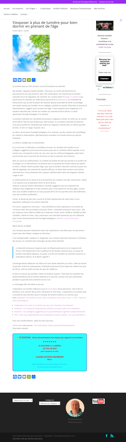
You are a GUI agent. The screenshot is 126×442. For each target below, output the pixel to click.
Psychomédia (18, 325)
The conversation (40, 325)
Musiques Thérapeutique (80, 9)
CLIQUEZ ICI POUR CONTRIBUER (49, 357)
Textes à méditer (11, 14)
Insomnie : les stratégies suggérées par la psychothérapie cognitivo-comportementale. (50, 311)
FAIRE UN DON (104, 47)
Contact (24, 14)
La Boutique (45, 9)
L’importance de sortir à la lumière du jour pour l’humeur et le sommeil (43, 305)
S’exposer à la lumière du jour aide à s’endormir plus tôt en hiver (44, 298)
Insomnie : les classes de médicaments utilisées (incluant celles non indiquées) (47, 308)
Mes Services (99, 9)
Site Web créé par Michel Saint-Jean (28, 438)
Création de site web (106, 2)
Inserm (50, 325)
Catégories (49, 400)
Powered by (99, 87)
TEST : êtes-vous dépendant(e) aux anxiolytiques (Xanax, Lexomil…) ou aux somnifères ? (50, 315)
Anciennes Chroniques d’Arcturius (85, 2)
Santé (26, 31)
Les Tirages (30, 9)
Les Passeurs (17, 9)
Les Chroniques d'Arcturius (56, 364)
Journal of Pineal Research (64, 325)
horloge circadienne (71, 97)
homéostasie (61, 99)
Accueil (7, 9)
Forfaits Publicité (60, 9)
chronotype (52, 289)
